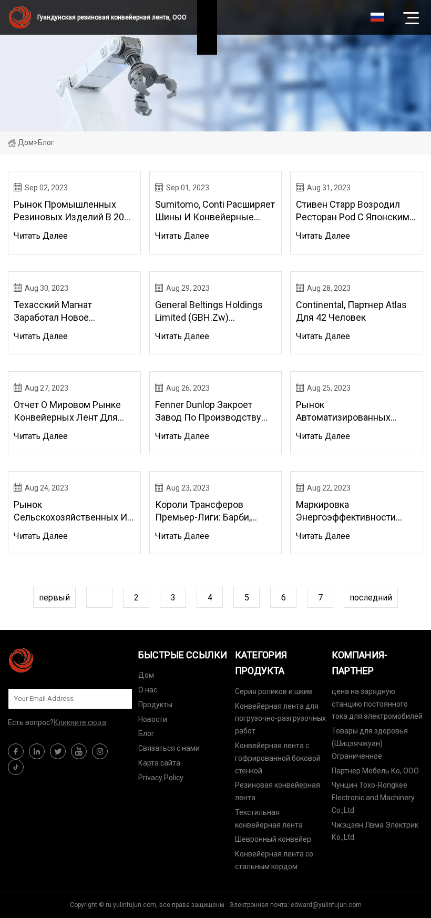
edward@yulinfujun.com (326, 905)
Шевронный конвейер (273, 839)
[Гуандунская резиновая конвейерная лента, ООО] (60, 660)
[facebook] (16, 751)
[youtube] (79, 751)
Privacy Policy (160, 777)
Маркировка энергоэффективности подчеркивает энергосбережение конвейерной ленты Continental (346, 511)
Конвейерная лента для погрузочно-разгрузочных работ (280, 719)
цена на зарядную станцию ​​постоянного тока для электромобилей (377, 704)
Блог (146, 733)
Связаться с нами (169, 748)
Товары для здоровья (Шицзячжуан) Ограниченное (370, 743)
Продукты (155, 704)
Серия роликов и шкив (273, 691)
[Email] (119, 699)
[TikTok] (16, 767)
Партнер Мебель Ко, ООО (375, 771)
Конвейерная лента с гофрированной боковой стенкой (278, 758)
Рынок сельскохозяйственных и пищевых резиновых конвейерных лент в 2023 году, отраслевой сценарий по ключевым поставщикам (74, 511)
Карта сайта (159, 763)
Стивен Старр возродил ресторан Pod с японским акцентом (352, 211)
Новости (152, 719)
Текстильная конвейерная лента (269, 818)
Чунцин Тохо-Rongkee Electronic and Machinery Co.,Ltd (373, 797)
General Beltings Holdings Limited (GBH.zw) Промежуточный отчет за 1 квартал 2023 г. (212, 311)
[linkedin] (37, 751)
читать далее (41, 236)
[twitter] (58, 751)
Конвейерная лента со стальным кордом (274, 860)
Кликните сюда (80, 722)
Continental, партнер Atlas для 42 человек (351, 311)
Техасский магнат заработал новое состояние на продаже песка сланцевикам (65, 311)
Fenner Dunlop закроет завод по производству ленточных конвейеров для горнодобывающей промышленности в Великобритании (208, 411)
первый (54, 598)
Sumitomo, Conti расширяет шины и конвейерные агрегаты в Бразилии (215, 211)
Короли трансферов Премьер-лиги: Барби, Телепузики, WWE (203, 511)
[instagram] (100, 751)
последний (371, 598)
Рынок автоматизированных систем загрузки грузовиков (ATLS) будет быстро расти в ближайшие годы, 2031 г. (351, 411)
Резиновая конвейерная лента (277, 791)
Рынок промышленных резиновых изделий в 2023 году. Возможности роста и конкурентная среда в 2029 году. (74, 211)
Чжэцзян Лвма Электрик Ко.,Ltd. (375, 831)
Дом (26, 142)
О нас (147, 690)
